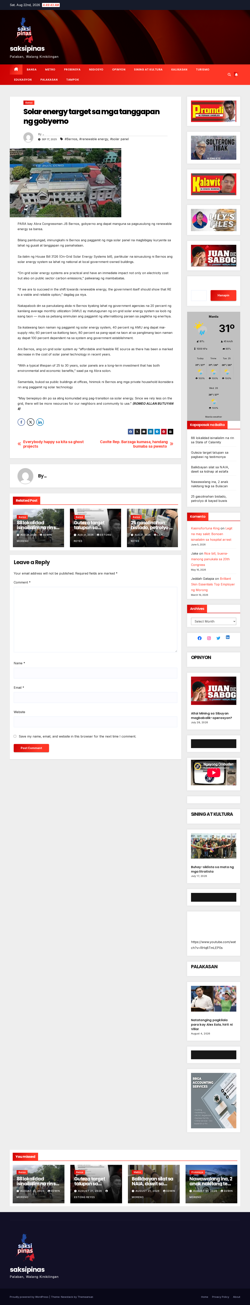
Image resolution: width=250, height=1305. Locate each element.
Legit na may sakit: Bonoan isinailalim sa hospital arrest (211, 534)
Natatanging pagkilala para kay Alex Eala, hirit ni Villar (212, 1024)
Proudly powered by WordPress (29, 1296)
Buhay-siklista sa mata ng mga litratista (212, 869)
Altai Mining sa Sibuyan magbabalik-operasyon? (212, 715)
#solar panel (119, 139)
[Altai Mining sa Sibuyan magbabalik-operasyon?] (214, 692)
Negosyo (96, 69)
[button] (229, 75)
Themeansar (85, 1296)
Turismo (203, 69)
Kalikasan (179, 69)
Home (204, 1296)
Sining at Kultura (148, 69)
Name (19, 663)
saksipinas (27, 48)
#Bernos (71, 139)
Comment (22, 582)
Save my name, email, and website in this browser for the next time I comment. (77, 736)
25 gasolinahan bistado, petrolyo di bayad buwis (152, 527)
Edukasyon (23, 80)
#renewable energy (93, 139)
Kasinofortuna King (205, 528)
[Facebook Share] (21, 422)
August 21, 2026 (32, 1190)
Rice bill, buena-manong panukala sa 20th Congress (210, 559)
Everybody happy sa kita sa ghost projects (53, 444)
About (236, 1296)
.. (43, 134)
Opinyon (119, 69)
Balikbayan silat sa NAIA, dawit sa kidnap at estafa (152, 1184)
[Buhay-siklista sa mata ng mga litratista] (214, 847)
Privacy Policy (220, 1296)
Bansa (32, 69)
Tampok (72, 80)
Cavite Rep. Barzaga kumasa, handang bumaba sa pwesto (134, 444)
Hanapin (223, 295)
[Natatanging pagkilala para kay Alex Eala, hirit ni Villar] (214, 1000)
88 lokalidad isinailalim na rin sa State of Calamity (38, 527)
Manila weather (213, 416)
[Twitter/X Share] (30, 422)
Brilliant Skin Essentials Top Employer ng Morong (213, 584)
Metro (50, 69)
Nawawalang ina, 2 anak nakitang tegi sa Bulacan (210, 1184)
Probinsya (72, 69)
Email (19, 687)
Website (19, 712)
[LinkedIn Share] (40, 422)
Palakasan (49, 80)
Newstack (67, 1296)
